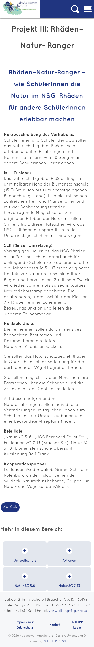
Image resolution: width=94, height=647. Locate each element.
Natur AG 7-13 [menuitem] (69, 586)
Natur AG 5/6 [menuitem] (25, 586)
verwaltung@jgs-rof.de (69, 611)
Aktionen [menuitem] (69, 560)
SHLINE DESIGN (55, 641)
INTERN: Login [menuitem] (76, 625)
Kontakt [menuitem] (54, 624)
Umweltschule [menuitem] (24, 560)
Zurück (10, 507)
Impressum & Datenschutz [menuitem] (25, 625)
